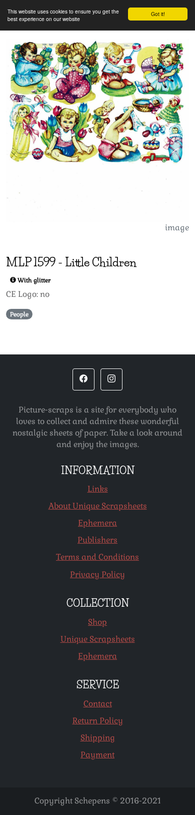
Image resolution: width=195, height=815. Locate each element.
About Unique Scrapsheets (97, 506)
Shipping (97, 737)
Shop (97, 622)
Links (98, 489)
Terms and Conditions (97, 557)
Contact (98, 703)
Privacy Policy (97, 574)
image (177, 227)
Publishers (98, 540)
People (19, 314)
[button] (83, 379)
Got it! (158, 14)
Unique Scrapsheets (97, 639)
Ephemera (97, 523)
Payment (97, 754)
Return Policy (97, 720)
